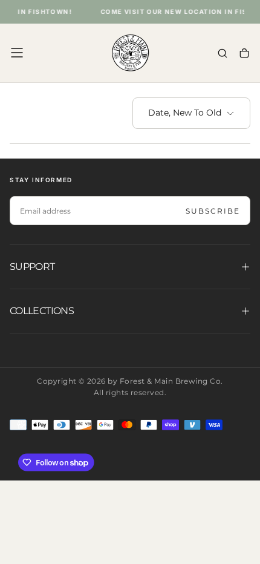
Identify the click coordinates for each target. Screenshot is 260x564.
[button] (17, 52)
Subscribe (213, 210)
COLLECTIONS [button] (42, 310)
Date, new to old (184, 112)
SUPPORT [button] (32, 266)
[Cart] (244, 54)
